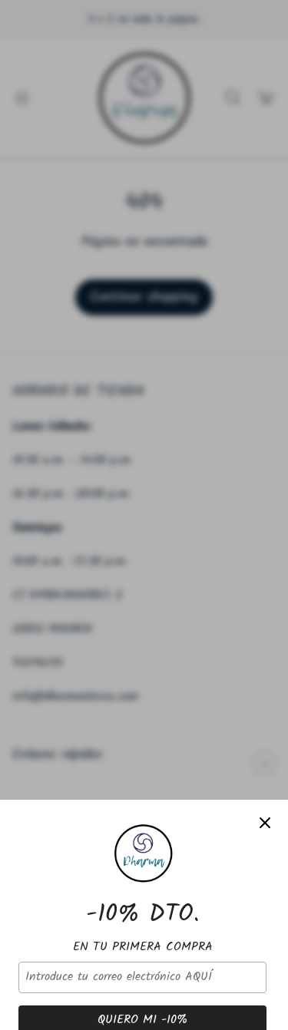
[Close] (265, 823)
